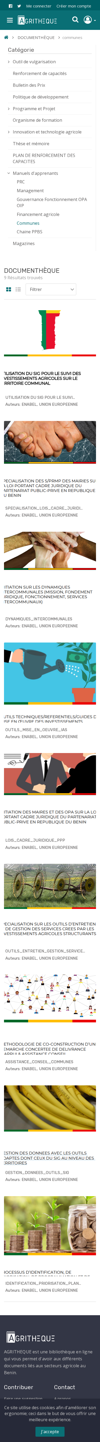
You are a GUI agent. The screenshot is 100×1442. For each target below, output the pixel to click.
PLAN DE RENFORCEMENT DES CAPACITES (44, 158)
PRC (21, 182)
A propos (62, 1398)
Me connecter (38, 6)
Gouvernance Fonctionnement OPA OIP (52, 202)
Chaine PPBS (29, 232)
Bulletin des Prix (29, 85)
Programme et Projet (34, 109)
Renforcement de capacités (40, 73)
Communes (28, 223)
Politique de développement (41, 97)
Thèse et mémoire (31, 144)
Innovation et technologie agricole (47, 132)
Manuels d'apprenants (35, 173)
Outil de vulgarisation (34, 62)
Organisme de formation (37, 120)
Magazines (24, 243)
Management (30, 191)
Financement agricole (38, 214)
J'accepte (50, 1432)
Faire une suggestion (23, 1398)
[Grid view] (8, 290)
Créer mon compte (74, 6)
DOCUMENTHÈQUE (36, 37)
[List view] (18, 290)
